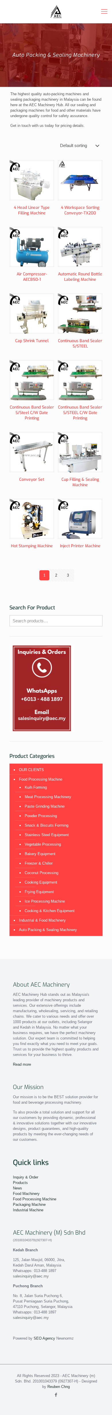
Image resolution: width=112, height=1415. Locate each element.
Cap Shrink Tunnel (32, 341)
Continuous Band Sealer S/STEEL (80, 343)
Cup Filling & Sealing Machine (80, 482)
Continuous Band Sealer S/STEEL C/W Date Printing (80, 413)
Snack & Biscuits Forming (46, 825)
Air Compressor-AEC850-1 (32, 276)
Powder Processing (41, 816)
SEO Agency (44, 1338)
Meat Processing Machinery (48, 797)
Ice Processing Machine (45, 901)
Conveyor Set (31, 479)
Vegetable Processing (43, 844)
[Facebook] (56, 1394)
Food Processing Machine (40, 779)
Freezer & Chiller (39, 863)
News (17, 1188)
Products (20, 1183)
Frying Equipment (39, 892)
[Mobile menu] (104, 11)
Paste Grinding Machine (45, 806)
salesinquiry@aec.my (31, 1276)
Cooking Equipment (41, 882)
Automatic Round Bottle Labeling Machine (80, 276)
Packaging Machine (29, 1204)
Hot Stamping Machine (32, 546)
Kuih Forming (36, 787)
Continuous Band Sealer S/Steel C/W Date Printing (32, 413)
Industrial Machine (28, 1210)
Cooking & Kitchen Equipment (50, 911)
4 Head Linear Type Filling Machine (32, 210)
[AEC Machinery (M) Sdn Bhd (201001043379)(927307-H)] (56, 11)
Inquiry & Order (25, 1177)
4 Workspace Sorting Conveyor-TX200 (80, 210)
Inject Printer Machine (80, 546)
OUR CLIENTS (31, 770)
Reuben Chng (58, 1387)
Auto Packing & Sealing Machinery (48, 930)
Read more (22, 1064)
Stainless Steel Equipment (47, 835)
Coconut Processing (41, 873)
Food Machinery (26, 1193)
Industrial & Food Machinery (42, 920)
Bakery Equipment (40, 854)
